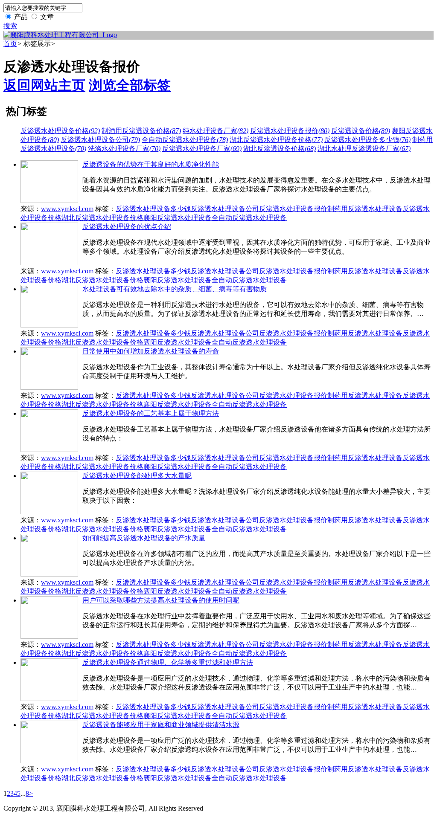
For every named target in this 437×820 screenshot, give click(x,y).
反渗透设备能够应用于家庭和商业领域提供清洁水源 (160, 724)
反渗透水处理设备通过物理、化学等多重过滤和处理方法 (167, 662)
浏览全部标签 (130, 85)
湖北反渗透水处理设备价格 (276, 139)
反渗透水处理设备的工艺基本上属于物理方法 (150, 413)
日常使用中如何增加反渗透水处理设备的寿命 (150, 351)
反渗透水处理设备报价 (289, 130)
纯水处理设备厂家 (215, 130)
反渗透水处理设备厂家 (202, 148)
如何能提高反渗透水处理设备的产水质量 (143, 538)
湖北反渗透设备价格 (279, 148)
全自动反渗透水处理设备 (185, 139)
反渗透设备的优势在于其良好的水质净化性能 (150, 164)
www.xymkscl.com (67, 208)
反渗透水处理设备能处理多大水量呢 (137, 475)
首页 (10, 43)
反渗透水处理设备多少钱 (367, 139)
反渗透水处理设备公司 (100, 139)
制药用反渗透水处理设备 (364, 208)
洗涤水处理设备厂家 (124, 148)
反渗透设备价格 (360, 130)
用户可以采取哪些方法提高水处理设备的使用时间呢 (160, 600)
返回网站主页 (44, 85)
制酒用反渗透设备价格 (141, 130)
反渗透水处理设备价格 (60, 130)
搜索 (10, 25)
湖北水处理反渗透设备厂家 (364, 148)
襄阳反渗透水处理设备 (177, 217)
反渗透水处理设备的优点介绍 (126, 226)
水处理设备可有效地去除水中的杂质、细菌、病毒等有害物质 (174, 289)
